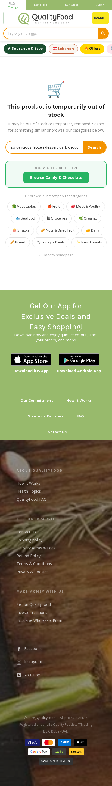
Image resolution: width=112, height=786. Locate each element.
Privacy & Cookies (32, 571)
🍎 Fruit (53, 206)
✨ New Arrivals (89, 242)
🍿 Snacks (20, 230)
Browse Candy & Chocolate (56, 177)
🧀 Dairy (93, 230)
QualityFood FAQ (32, 499)
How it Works (79, 400)
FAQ (80, 416)
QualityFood (46, 717)
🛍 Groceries (56, 218)
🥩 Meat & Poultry (85, 206)
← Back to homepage (56, 255)
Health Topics (29, 491)
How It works (70, 5)
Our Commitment (36, 400)
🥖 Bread (17, 242)
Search (94, 147)
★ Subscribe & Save (25, 48)
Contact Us (56, 431)
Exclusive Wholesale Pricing (40, 620)
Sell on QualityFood (34, 604)
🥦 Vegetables (24, 206)
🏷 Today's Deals (51, 242)
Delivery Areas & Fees (36, 547)
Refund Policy (29, 555)
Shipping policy (29, 540)
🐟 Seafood (25, 218)
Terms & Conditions (34, 563)
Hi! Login (99, 5)
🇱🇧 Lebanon (63, 48)
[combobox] (51, 33)
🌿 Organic (88, 218)
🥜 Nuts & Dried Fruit (57, 230)
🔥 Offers (92, 48)
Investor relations (32, 612)
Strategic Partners (45, 416)
